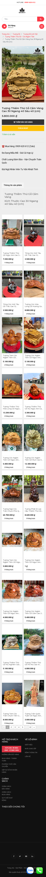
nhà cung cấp (30, 749)
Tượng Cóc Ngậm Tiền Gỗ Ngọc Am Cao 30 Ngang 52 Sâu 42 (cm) (11, 459)
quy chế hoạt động (7, 799)
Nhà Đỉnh (34, 868)
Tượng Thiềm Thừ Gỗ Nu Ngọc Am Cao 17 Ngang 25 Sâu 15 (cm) (34, 408)
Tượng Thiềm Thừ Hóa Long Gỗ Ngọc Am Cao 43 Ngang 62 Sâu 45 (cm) (11, 408)
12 (30, 727)
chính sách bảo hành (6, 787)
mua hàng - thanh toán (9, 759)
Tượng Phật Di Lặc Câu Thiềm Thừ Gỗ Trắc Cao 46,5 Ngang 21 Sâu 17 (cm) (34, 510)
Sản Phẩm (18, 868)
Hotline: (26, 2)
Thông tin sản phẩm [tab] (13, 185)
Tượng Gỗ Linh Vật (30, 34)
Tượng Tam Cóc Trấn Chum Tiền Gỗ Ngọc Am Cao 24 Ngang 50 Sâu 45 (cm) (11, 715)
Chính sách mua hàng (6, 793)
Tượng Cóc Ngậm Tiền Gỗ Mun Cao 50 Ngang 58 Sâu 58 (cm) (34, 459)
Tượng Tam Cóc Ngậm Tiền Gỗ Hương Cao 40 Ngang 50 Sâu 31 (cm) (10, 356)
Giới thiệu (29, 745)
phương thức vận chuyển (9, 765)
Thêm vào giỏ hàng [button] (24, 122)
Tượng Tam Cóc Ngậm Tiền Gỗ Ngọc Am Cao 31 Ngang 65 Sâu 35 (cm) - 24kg (12, 561)
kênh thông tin (31, 752)
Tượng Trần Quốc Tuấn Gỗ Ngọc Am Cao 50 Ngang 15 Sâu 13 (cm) (34, 715)
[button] (4, 74)
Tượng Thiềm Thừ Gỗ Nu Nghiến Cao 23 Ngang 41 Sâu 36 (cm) (11, 664)
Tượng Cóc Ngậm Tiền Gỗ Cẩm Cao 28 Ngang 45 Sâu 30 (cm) (34, 612)
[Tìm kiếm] (40, 19)
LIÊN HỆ (27, 756)
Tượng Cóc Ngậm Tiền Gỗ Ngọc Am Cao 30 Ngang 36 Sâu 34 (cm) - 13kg (11, 612)
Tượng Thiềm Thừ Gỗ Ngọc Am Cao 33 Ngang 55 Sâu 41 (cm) (11, 254)
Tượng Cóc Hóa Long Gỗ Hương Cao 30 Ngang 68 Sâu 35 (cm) (34, 305)
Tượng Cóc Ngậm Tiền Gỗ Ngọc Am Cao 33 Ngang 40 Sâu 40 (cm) (32, 356)
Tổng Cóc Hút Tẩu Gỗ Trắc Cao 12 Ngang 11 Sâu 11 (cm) (34, 254)
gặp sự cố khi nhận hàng (9, 771)
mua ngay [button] (23, 128)
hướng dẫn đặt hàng (10, 754)
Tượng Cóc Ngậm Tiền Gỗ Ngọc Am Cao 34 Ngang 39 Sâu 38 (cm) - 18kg (33, 561)
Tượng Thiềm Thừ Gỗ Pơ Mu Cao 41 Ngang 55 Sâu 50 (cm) (33, 664)
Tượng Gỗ (16, 34)
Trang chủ (6, 34)
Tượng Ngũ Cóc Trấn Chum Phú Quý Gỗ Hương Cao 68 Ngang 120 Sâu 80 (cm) (12, 510)
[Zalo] (30, 870)
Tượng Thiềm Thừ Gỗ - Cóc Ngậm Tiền (19, 37)
